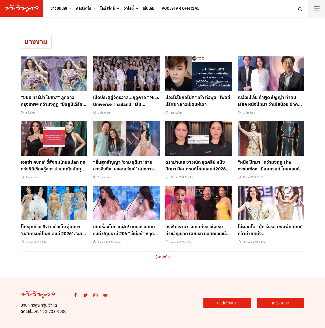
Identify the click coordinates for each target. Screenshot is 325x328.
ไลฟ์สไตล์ (107, 8)
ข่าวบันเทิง (58, 8)
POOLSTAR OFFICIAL (180, 8)
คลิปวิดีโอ (83, 8)
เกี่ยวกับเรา (280, 303)
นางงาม (36, 41)
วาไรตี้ (129, 8)
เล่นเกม (148, 8)
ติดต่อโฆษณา (227, 303)
